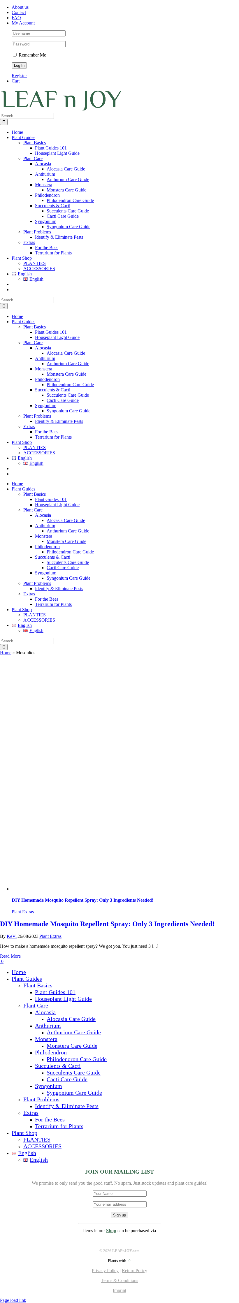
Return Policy (134, 1270)
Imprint (119, 1290)
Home (5, 652)
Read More (10, 956)
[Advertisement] (119, 699)
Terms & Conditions (119, 1280)
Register (19, 75)
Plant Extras (23, 911)
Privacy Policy (105, 1270)
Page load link (13, 1300)
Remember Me (31, 54)
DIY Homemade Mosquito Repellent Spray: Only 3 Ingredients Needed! (82, 900)
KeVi (12, 936)
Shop (111, 1230)
